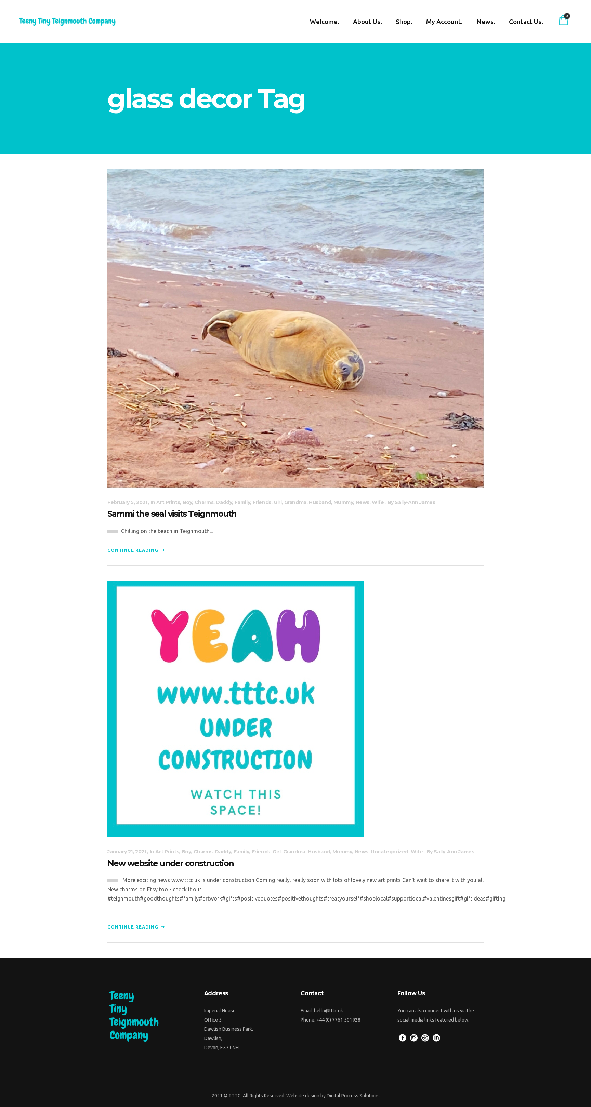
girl (277, 502)
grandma (295, 502)
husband (320, 502)
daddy (224, 502)
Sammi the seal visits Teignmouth (171, 514)
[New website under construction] (235, 708)
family (242, 502)
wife (378, 502)
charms (204, 502)
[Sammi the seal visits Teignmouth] (295, 327)
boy (187, 502)
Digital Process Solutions (353, 1095)
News (362, 502)
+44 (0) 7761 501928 (338, 1020)
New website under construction (170, 863)
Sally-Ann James (415, 502)
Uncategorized (389, 852)
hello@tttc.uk (328, 1010)
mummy (343, 502)
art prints (168, 502)
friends (262, 502)
